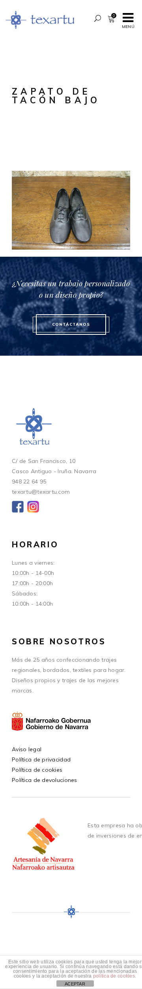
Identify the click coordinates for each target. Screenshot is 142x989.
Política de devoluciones (44, 780)
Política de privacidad (41, 759)
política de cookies (114, 976)
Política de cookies (37, 769)
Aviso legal (26, 749)
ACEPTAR (75, 984)
